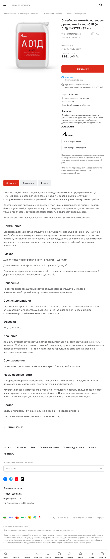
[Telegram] (11, 479)
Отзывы (45, 183)
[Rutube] (22, 479)
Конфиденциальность (83, 518)
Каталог (7, 447)
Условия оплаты (49, 447)
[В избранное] (97, 33)
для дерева (84, 98)
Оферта (100, 518)
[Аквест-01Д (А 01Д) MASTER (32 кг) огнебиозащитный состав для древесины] (31, 45)
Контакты (8, 453)
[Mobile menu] (5, 5)
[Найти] (100, 5)
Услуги (92, 447)
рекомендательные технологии (58, 530)
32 (73, 101)
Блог (33, 447)
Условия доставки (73, 447)
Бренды (21, 447)
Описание (11, 183)
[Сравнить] (92, 33)
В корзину (83, 68)
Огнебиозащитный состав (78, 105)
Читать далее (85, 542)
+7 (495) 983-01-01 (12, 494)
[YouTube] (16, 479)
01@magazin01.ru (12, 498)
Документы (28, 183)
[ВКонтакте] (5, 479)
